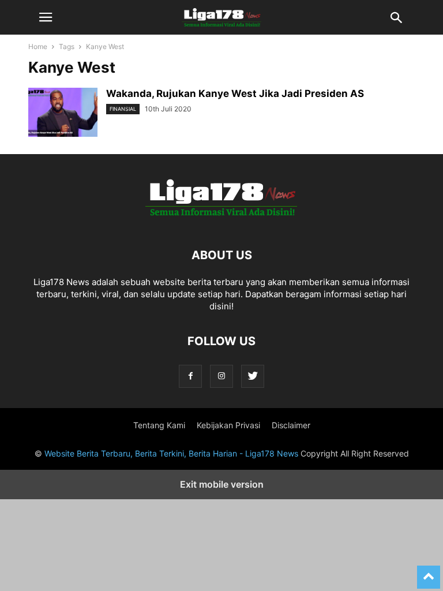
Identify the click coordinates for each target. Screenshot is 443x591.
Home (37, 46)
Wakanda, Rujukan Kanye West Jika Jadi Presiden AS (235, 93)
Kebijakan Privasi (228, 425)
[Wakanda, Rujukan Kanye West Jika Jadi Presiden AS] (62, 114)
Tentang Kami (159, 425)
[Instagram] (221, 376)
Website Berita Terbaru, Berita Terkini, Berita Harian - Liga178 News (171, 453)
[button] (45, 17)
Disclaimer (291, 425)
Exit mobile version (222, 484)
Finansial (123, 109)
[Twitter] (252, 376)
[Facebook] (190, 376)
